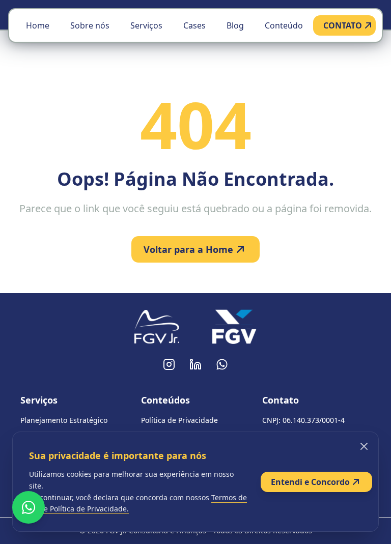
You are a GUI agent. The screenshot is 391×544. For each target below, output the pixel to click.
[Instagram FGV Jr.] (169, 364)
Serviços (146, 25)
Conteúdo (284, 25)
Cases (194, 25)
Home (37, 25)
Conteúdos (165, 400)
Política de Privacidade (179, 420)
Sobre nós (89, 25)
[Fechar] (364, 446)
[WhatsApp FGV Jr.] (222, 364)
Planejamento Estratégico (63, 420)
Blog (235, 25)
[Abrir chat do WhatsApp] (28, 507)
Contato (280, 400)
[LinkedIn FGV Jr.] (195, 364)
